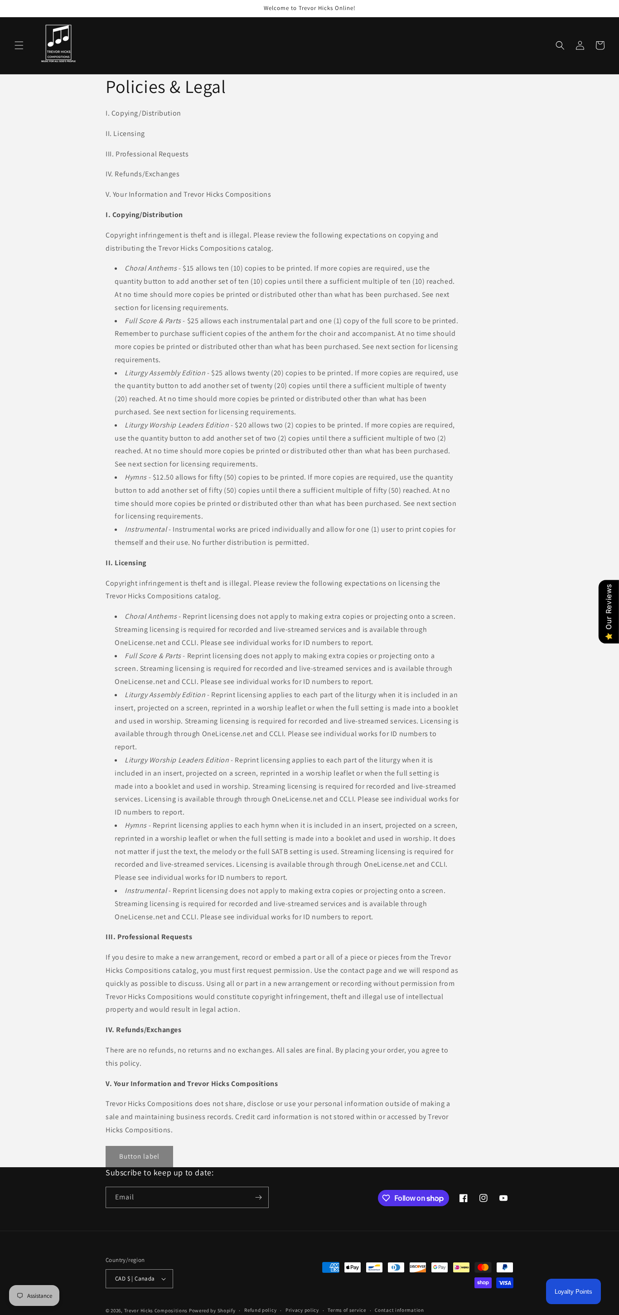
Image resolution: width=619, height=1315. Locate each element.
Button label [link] (139, 1156)
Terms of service (347, 1310)
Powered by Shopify (212, 1310)
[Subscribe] (258, 1197)
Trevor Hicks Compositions (156, 1310)
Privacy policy (302, 1310)
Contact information (399, 1310)
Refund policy (260, 1310)
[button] (19, 45)
